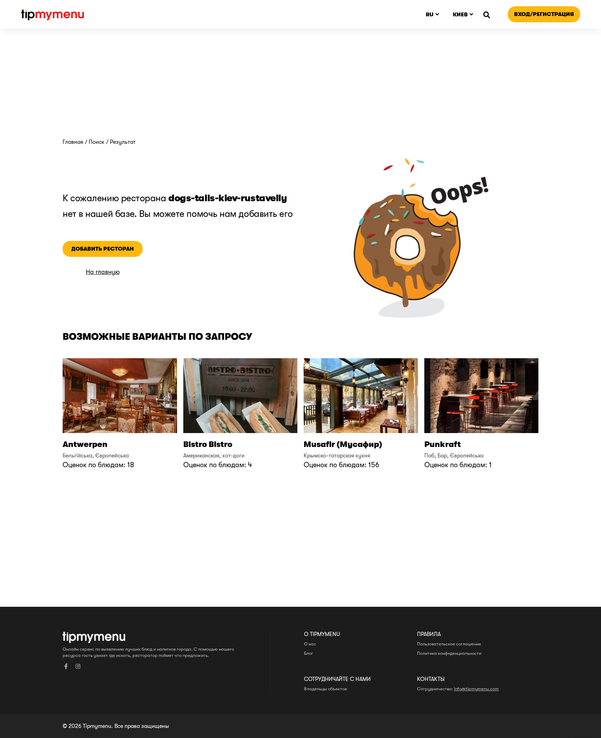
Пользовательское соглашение (449, 644)
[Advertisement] (300, 86)
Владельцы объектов (325, 688)
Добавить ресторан (102, 248)
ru (429, 14)
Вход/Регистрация (544, 14)
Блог (308, 653)
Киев (460, 14)
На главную (103, 272)
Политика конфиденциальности (449, 653)
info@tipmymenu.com (476, 688)
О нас (310, 644)
